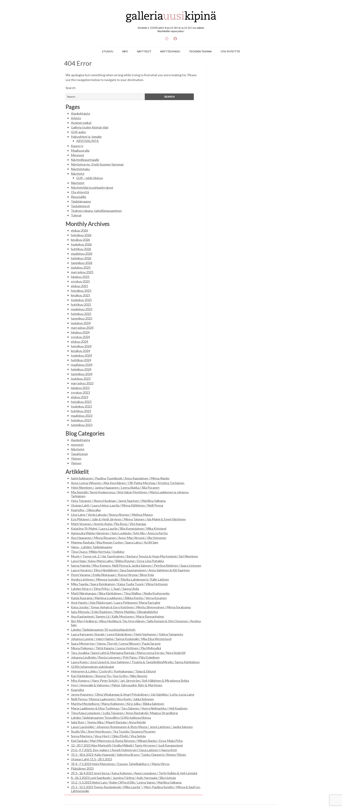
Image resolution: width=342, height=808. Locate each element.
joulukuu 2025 (80, 267)
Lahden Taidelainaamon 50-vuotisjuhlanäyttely (103, 630)
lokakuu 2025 (80, 277)
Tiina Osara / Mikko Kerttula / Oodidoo (97, 552)
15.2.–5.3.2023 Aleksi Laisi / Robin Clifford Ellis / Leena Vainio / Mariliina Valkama (126, 782)
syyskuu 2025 (80, 281)
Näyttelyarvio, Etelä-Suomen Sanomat (97, 164)
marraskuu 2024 (82, 328)
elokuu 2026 (79, 230)
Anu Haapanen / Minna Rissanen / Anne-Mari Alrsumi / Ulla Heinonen (118, 538)
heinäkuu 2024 (81, 346)
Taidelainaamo (81, 201)
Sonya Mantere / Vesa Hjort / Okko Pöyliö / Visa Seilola (108, 736)
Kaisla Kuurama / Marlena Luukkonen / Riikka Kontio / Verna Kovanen (119, 598)
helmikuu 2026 (81, 258)
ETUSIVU (107, 51)
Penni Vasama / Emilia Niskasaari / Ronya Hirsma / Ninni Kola (112, 575)
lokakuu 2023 (80, 388)
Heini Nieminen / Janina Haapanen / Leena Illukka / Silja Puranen (115, 487)
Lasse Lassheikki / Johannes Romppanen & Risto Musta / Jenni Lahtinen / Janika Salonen (132, 727)
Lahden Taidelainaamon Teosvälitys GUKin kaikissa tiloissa (111, 718)
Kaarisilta (77, 690)
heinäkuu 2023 (81, 402)
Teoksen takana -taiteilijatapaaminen (96, 211)
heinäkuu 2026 (81, 235)
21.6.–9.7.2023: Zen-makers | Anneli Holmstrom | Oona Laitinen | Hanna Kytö (124, 750)
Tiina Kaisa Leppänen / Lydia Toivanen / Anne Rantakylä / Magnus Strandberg (124, 713)
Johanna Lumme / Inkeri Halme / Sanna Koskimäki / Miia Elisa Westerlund (121, 639)
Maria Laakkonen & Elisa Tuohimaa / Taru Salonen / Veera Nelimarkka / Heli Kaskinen (129, 708)
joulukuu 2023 (80, 378)
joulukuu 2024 (80, 323)
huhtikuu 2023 (81, 411)
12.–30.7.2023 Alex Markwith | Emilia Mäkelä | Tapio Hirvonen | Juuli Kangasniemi (127, 745)
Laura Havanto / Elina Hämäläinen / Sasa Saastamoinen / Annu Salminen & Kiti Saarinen (130, 570)
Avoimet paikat (81, 123)
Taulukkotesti (80, 206)
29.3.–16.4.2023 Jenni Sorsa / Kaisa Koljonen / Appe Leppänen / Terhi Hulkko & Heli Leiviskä (134, 773)
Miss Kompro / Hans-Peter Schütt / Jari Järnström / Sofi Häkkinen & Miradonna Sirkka (130, 680)
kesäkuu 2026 (80, 240)
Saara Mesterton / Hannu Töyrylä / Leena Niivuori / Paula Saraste (116, 643)
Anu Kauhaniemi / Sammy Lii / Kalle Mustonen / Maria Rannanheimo (117, 616)
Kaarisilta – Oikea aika (86, 510)
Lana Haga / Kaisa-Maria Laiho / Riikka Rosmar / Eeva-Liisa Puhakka (117, 561)
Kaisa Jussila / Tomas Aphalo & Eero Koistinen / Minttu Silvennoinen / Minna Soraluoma (131, 607)
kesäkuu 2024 (80, 351)
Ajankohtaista (80, 113)
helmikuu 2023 (81, 420)
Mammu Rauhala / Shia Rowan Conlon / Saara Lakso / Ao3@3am (114, 542)
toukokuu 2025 (81, 300)
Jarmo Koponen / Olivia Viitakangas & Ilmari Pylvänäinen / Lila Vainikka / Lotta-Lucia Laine (132, 694)
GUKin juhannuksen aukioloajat (92, 667)
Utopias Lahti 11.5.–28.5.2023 (91, 759)
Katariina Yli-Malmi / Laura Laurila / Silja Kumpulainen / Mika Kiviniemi (118, 528)
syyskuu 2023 (80, 392)
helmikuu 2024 (81, 369)
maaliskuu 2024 (81, 365)
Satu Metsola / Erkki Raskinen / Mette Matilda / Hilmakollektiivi (114, 612)
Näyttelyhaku (170, 51)
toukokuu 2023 (81, 406)
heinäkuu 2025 (81, 291)
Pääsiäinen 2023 (82, 768)
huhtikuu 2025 (81, 304)
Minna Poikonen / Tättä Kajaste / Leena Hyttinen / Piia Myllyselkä (116, 648)
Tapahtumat (79, 454)
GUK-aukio (78, 132)
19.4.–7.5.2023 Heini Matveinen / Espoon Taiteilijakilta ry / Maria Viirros (120, 764)
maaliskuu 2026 (81, 254)
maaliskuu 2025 (81, 309)
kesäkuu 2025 (80, 295)
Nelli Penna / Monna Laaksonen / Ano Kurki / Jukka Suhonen (112, 699)
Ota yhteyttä (230, 51)
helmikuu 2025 (81, 314)
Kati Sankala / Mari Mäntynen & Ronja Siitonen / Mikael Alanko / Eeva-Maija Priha (127, 741)
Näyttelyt (144, 51)
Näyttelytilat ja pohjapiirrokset (92, 187)
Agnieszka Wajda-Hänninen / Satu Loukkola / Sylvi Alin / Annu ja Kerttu (119, 533)
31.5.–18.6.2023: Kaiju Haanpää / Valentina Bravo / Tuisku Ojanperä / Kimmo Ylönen (128, 755)
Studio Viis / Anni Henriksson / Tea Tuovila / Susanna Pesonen (113, 731)
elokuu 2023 (79, 397)
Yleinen (76, 458)
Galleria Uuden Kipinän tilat (89, 127)
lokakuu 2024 (80, 332)
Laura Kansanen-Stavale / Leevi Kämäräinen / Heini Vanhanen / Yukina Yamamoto (127, 634)
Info (125, 51)
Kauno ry (77, 146)
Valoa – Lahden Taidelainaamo (91, 547)
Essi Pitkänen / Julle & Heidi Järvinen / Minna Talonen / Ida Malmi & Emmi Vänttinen (128, 519)
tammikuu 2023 (81, 425)
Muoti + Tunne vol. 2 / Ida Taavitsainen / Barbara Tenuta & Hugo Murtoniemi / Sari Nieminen (134, 556)
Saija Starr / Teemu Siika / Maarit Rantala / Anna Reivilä (108, 722)
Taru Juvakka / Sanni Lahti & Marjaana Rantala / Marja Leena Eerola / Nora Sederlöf (128, 653)
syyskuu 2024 (80, 337)
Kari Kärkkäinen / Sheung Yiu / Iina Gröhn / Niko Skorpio (109, 676)
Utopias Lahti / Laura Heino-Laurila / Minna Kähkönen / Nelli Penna (117, 505)
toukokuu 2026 (81, 244)
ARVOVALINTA (87, 141)
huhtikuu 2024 (81, 360)
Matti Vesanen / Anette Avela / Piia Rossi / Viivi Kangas (108, 524)
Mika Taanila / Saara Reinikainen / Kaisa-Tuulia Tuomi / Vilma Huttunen (119, 584)
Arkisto (76, 118)
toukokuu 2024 (81, 355)
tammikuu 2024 (81, 374)
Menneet (77, 155)
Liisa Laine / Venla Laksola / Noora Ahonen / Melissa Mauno (112, 515)
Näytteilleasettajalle (85, 160)
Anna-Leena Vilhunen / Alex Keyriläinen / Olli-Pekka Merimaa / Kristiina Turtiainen (127, 483)
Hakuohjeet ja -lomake (86, 137)
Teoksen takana (200, 51)
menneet (77, 445)
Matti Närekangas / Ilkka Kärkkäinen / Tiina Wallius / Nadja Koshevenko (120, 593)
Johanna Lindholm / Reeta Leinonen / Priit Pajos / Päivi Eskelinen (115, 657)
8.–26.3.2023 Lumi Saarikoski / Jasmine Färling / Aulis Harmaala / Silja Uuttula (123, 778)
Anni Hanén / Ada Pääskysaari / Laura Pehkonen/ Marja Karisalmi (115, 602)
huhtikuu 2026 (81, 249)
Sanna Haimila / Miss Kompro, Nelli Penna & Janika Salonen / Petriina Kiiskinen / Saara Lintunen (136, 565)
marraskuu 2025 (82, 272)
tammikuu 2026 (81, 263)
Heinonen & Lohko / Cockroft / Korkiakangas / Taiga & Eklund (113, 671)
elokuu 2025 (79, 286)
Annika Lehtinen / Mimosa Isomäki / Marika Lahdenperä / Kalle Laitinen (120, 579)
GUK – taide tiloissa (89, 178)
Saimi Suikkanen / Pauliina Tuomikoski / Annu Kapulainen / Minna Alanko (120, 478)
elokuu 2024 (79, 341)
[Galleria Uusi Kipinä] (171, 15)
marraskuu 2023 (82, 383)
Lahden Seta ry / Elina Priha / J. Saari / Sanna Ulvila (105, 589)
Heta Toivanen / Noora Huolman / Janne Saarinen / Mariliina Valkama (118, 501)
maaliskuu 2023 (81, 416)
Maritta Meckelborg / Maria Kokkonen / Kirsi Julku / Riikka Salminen (117, 704)
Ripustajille (78, 197)
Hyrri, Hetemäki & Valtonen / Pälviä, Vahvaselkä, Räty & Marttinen (116, 685)
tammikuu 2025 (81, 318)
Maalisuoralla (80, 150)
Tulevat (76, 215)
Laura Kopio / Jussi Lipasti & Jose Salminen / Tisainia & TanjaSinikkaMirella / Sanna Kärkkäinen (135, 662)
